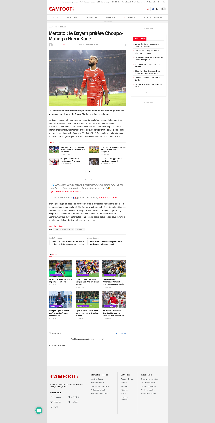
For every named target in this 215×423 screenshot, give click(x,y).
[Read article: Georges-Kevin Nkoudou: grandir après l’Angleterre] (54, 161)
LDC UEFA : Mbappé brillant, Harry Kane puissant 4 (112, 160)
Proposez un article (148, 382)
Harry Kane (80, 229)
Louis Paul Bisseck (62, 45)
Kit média (124, 386)
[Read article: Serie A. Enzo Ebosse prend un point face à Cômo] (60, 268)
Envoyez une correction (149, 379)
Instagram (57, 402)
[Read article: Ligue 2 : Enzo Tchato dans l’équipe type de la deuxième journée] (87, 299)
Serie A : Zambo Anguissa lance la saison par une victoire (147, 52)
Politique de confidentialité (100, 386)
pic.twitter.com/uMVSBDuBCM (66, 191)
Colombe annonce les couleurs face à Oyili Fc (148, 79)
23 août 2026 (53, 285)
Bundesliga (152, 2)
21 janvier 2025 (65, 163)
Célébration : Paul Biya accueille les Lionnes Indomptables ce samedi (147, 72)
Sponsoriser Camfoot (148, 393)
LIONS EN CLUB (91, 17)
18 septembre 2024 (107, 163)
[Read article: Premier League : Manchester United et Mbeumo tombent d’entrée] (114, 268)
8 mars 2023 (78, 45)
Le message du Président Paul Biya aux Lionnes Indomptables (149, 58)
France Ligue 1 (126, 2)
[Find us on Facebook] (153, 9)
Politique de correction (98, 390)
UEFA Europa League (103, 2)
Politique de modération (99, 393)
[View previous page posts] (85, 171)
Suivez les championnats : (70, 2)
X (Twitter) (75, 397)
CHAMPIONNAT (110, 17)
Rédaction (124, 390)
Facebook (57, 397)
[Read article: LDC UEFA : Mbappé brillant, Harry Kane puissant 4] (94, 161)
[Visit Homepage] (62, 9)
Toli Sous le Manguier (152, 17)
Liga (159, 2)
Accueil (56, 17)
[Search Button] (148, 9)
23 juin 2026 (105, 154)
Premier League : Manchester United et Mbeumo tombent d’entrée (113, 282)
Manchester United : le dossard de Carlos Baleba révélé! (147, 45)
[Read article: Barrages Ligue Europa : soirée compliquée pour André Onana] (60, 299)
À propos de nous (127, 379)
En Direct (131, 17)
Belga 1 (164, 2)
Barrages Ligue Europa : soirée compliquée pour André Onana (59, 313)
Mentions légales (97, 379)
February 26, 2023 (108, 197)
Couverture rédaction (125, 398)
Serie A (145, 2)
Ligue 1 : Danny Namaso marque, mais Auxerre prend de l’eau (87, 282)
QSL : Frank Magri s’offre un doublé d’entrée (147, 65)
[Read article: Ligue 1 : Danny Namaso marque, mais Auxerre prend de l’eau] (87, 268)
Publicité (124, 382)
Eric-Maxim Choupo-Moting (63, 229)
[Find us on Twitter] (157, 9)
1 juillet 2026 (65, 154)
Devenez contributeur (148, 386)
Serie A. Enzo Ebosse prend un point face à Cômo (60, 280)
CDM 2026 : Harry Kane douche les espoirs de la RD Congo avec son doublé (72, 149)
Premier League (137, 2)
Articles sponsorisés (148, 390)
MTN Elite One (116, 2)
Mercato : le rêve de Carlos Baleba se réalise (148, 85)
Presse (123, 393)
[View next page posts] (89, 171)
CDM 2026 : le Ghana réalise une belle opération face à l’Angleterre (113, 149)
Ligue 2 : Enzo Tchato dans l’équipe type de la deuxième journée (87, 313)
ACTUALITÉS (72, 17)
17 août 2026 (80, 319)
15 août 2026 (106, 319)
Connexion (122, 333)
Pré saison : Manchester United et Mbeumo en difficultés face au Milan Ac (113, 313)
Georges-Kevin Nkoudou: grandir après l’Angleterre (70, 160)
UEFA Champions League (88, 2)
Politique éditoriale (97, 382)
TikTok (56, 407)
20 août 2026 (53, 319)
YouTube (74, 402)
